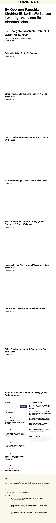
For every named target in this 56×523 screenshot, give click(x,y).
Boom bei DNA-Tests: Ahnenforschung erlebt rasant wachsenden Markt (39, 430)
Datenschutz (26, 492)
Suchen (7, 402)
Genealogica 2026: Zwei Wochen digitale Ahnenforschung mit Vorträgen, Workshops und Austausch (15, 434)
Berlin (16, 38)
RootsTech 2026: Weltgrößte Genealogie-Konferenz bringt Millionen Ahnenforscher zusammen (15, 422)
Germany (30, 38)
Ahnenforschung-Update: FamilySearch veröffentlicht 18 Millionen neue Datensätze (39, 419)
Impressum (20, 492)
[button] (5, 2)
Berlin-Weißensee (23, 38)
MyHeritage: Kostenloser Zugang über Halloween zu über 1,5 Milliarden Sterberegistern (14, 458)
